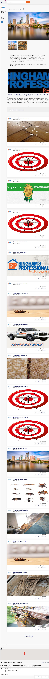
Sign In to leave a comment (18, 109)
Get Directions (45, 662)
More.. (44, 144)
